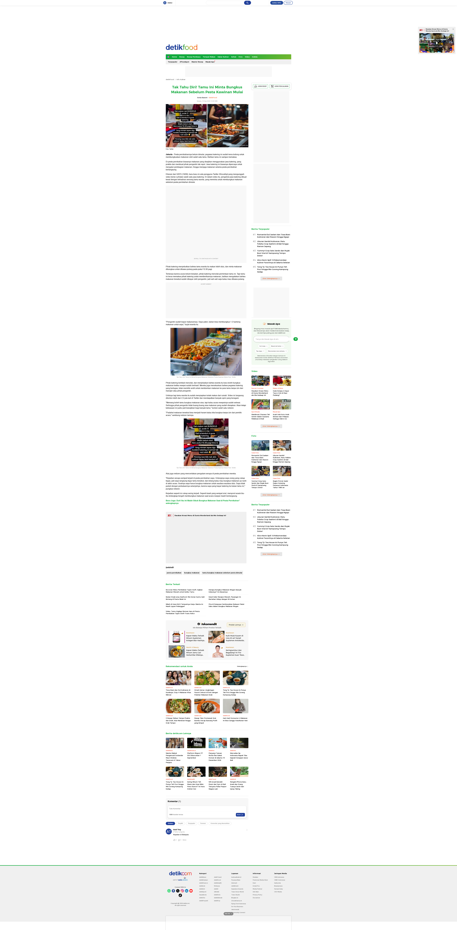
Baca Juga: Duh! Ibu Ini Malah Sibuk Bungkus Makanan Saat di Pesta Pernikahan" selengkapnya (203, 502)
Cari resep (262, 346)
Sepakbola (202, 895)
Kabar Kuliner (223, 57)
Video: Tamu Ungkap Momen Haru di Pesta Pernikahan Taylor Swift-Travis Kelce (183, 612)
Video (247, 57)
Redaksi (255, 877)
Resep (182, 57)
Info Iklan (256, 892)
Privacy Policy (257, 895)
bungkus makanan (191, 573)
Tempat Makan (209, 57)
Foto (241, 57)
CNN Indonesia (279, 877)
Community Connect (238, 912)
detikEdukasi (203, 880)
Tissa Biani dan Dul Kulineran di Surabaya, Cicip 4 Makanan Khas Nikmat (178, 692)
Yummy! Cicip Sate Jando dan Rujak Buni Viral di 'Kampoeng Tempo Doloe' (273, 253)
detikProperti (203, 901)
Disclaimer (256, 898)
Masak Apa (210, 62)
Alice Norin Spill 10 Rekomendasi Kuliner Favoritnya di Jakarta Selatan (273, 261)
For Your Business (237, 906)
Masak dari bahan (276, 346)
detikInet (202, 886)
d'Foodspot (184, 62)
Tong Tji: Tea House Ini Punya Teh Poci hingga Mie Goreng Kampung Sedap (234, 692)
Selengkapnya (242, 666)
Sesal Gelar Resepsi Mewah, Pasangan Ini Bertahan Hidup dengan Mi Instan (225, 598)
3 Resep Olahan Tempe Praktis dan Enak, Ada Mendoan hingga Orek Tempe (178, 720)
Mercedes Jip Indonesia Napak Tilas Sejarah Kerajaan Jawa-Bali (239, 756)
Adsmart (234, 883)
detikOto (202, 898)
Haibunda (277, 883)
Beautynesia (278, 886)
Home (174, 57)
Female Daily (278, 889)
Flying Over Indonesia (238, 904)
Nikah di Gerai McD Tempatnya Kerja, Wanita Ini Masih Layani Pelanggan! (184, 605)
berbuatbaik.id (236, 877)
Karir (254, 883)
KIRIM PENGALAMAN (281, 86)
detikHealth (218, 883)
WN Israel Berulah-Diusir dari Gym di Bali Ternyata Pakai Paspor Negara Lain (217, 785)
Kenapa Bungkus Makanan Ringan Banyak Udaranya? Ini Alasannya (225, 591)
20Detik (216, 892)
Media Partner (257, 889)
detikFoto (217, 895)
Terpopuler (172, 62)
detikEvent (234, 886)
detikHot (202, 889)
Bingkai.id (234, 898)
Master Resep (197, 62)
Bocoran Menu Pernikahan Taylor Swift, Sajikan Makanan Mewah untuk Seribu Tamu (184, 591)
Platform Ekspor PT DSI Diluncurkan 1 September (195, 755)
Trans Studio (235, 895)
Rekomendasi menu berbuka (276, 351)
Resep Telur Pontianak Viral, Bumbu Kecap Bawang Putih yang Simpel (205, 720)
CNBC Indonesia (279, 880)
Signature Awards (237, 889)
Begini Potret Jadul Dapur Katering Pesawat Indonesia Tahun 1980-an (280, 484)
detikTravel (217, 877)
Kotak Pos (256, 886)
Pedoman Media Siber (260, 880)
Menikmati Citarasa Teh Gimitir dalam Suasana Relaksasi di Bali (260, 416)
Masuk (288, 3)
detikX (216, 889)
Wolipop (217, 886)
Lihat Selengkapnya (270, 278)
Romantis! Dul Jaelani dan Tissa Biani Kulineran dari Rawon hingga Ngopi (273, 236)
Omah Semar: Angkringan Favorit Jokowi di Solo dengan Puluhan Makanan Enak (206, 692)
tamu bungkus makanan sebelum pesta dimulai (222, 573)
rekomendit (235, 909)
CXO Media (278, 892)
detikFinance (203, 883)
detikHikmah (218, 898)
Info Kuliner (180, 79)
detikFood (170, 79)
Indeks (255, 57)
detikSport (202, 892)
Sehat (233, 57)
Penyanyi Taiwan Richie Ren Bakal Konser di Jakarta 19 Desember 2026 (217, 756)
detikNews (202, 877)
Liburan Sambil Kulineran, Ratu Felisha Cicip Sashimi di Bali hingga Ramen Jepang (272, 243)
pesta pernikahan (174, 573)
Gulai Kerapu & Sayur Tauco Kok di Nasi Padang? (281, 393)
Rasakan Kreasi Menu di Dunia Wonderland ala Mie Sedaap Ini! (200, 515)
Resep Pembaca (193, 57)
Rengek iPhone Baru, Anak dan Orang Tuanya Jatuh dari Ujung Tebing (238, 785)
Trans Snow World (237, 892)
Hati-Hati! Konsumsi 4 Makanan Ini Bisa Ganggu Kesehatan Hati (235, 719)
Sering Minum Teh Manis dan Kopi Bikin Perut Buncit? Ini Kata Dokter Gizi (196, 785)
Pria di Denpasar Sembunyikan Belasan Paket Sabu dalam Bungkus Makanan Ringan (226, 605)
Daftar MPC (276, 3)
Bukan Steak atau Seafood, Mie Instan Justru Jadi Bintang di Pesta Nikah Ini (185, 598)
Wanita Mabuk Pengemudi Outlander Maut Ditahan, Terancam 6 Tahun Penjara (174, 757)
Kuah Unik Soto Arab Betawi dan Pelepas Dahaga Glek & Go (281, 416)
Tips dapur (259, 351)
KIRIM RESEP (262, 86)
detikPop (217, 901)
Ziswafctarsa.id (236, 901)
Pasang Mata (235, 880)
